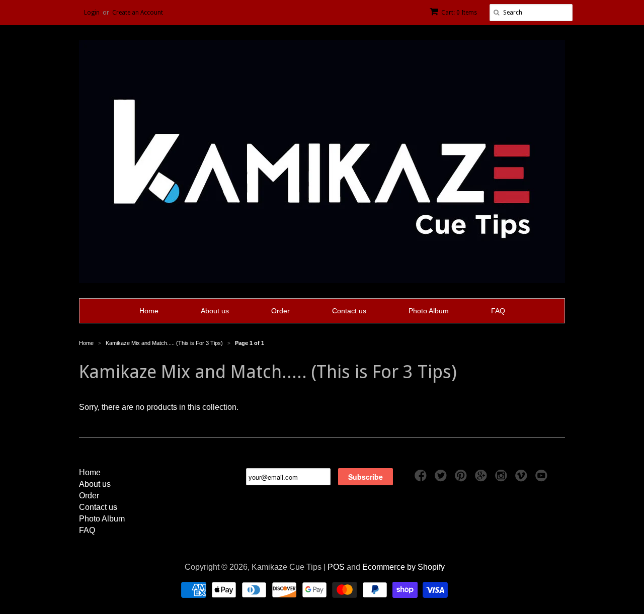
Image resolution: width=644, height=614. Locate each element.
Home (148, 311)
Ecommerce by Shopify (403, 567)
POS (336, 567)
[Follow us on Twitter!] (442, 478)
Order (280, 311)
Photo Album (429, 311)
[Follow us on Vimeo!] (522, 478)
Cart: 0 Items (459, 12)
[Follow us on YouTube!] (542, 478)
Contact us (349, 311)
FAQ (498, 311)
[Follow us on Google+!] (482, 478)
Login (92, 12)
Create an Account (137, 12)
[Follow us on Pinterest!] (462, 478)
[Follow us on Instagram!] (502, 478)
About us (215, 311)
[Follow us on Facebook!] (422, 478)
